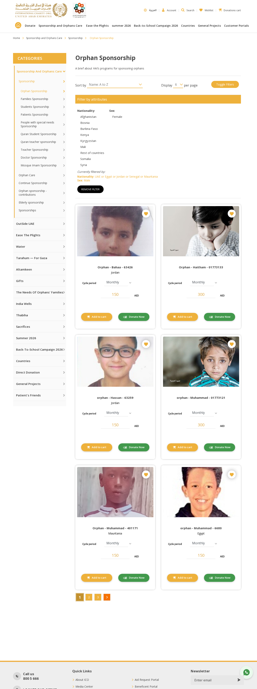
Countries (188, 25)
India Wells (24, 304)
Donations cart (229, 9)
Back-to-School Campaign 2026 (156, 25)
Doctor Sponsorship (34, 157)
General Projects (209, 25)
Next (106, 597)
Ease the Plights (97, 25)
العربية (153, 10)
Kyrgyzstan (88, 141)
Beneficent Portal (146, 686)
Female (117, 117)
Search (190, 10)
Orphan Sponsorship (34, 91)
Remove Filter (90, 189)
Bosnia (85, 123)
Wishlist (206, 9)
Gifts (19, 281)
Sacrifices (23, 327)
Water (20, 246)
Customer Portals (237, 25)
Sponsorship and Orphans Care (61, 25)
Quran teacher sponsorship (38, 142)
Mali (83, 147)
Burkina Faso (89, 129)
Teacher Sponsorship (34, 150)
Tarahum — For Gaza (31, 258)
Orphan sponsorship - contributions (33, 192)
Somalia (85, 159)
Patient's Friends (28, 395)
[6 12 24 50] (178, 84)
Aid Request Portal (147, 679)
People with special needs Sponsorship (37, 124)
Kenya (84, 135)
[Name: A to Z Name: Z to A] (115, 84)
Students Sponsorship (35, 107)
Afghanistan (88, 117)
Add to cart (99, 317)
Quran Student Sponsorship (38, 134)
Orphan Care (27, 175)
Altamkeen (24, 269)
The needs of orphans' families (39, 292)
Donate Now (137, 317)
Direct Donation (28, 372)
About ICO (82, 679)
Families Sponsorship (34, 99)
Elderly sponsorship (31, 202)
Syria (83, 165)
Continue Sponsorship (33, 183)
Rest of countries (92, 153)
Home (16, 38)
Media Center (84, 686)
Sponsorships (27, 210)
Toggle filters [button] (225, 84)
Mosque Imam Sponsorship (39, 165)
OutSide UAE (25, 224)
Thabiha (22, 315)
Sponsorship (75, 38)
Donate (30, 25)
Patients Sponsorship (34, 114)
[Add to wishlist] (146, 214)
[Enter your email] (239, 680)
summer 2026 (121, 25)
